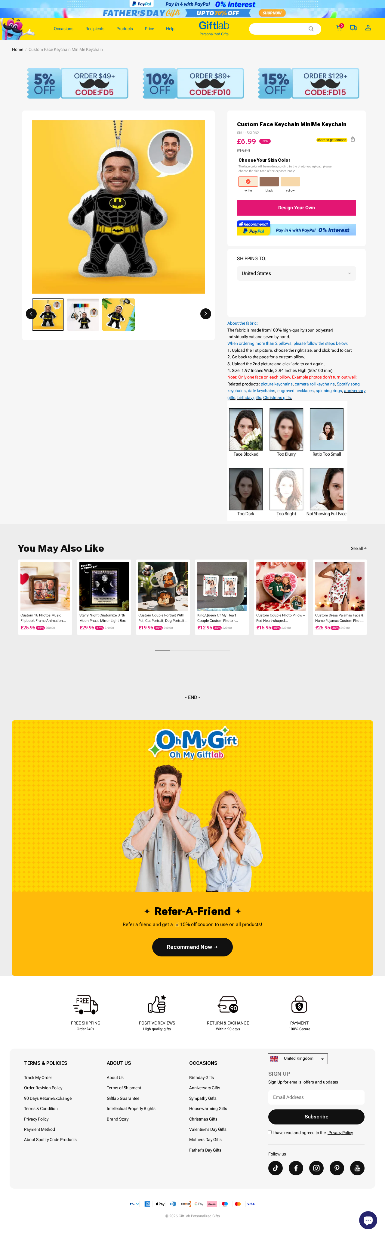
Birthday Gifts (201, 1077)
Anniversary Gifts (204, 1087)
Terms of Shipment (124, 1087)
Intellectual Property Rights (131, 1108)
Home (17, 49)
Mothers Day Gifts (205, 1139)
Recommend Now (189, 947)
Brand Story (117, 1119)
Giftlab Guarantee (123, 1098)
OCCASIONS (203, 1063)
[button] (31, 313)
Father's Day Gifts (205, 1150)
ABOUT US (119, 1063)
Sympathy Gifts (203, 1098)
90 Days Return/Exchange (48, 1098)
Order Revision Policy (43, 1087)
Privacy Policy (36, 1119)
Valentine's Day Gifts (207, 1129)
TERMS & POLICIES (45, 1063)
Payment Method (39, 1129)
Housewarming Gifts (208, 1108)
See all (357, 548)
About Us (115, 1077)
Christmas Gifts (203, 1119)
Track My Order (38, 1077)
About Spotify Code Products (50, 1139)
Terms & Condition (41, 1108)
